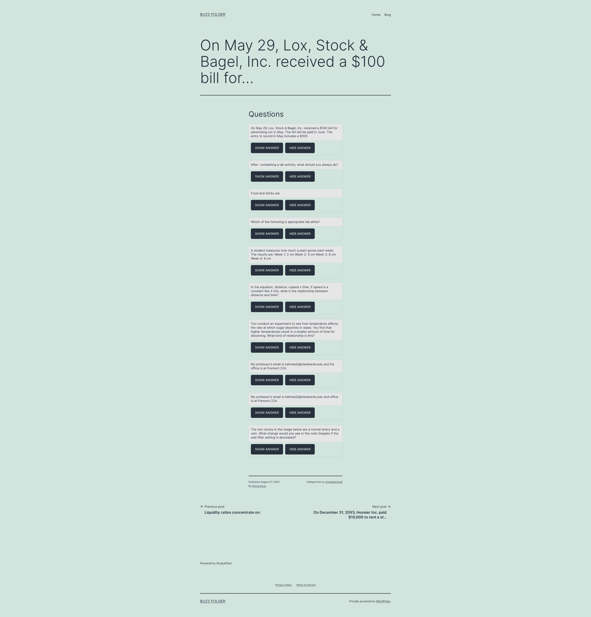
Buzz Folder (212, 14)
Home (376, 15)
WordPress (383, 601)
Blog (387, 15)
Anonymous (259, 486)
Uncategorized (333, 481)
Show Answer (267, 148)
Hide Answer (300, 148)
